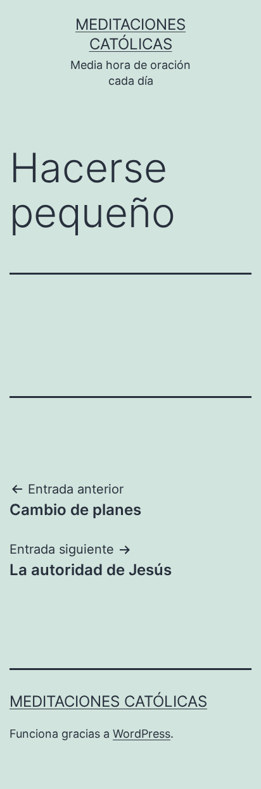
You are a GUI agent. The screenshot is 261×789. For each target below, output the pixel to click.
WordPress (141, 733)
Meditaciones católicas (108, 701)
